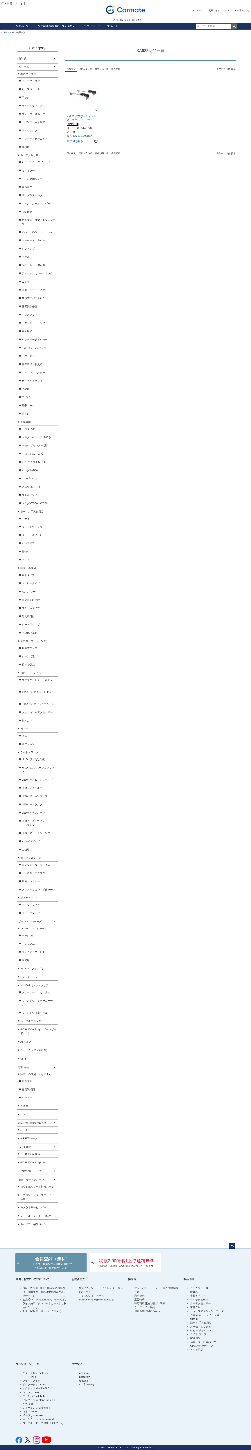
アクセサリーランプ (33, 322)
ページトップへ (232, 1246)
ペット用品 (24, 1147)
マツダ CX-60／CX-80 (35, 503)
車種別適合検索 (50, 26)
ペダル (26, 256)
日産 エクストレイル (34, 462)
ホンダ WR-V (29, 478)
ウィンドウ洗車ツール (35, 1012)
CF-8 (23, 1058)
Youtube (83, 1380)
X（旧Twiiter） (86, 1384)
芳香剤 (26, 413)
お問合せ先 (78, 1279)
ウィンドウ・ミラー (33, 526)
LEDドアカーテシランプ (36, 833)
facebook (83, 1372)
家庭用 (26, 960)
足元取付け (28, 616)
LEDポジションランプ (34, 796)
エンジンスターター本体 (36, 864)
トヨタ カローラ (31, 429)
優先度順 (115, 69)
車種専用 (25, 422)
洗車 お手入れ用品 (200, 1322)
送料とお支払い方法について (32, 1279)
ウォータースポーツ (33, 113)
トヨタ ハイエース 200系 (36, 437)
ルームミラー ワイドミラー (37, 162)
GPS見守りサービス (30, 1171)
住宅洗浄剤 (28, 1089)
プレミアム (28, 943)
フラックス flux (31, 1380)
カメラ (24, 728)
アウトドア (28, 356)
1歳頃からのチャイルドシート (38, 694)
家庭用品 (23, 1067)
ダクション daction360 (36, 1388)
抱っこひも (28, 720)
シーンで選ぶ (29, 656)
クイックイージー (32, 913)
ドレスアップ (29, 314)
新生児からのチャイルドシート (38, 681)
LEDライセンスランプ (34, 812)
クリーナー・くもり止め (36, 992)
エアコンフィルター (33, 372)
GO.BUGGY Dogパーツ (34, 1162)
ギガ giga (28, 1403)
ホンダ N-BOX (30, 470)
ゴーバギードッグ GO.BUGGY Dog (43, 1423)
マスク (24, 1114)
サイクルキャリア (32, 105)
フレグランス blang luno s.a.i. (40, 1399)
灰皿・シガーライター (35, 289)
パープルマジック (30, 1021)
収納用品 (27, 211)
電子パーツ (28, 405)
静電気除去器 (29, 306)
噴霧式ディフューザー (35, 648)
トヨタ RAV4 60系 (32, 453)
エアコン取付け (31, 599)
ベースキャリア (31, 80)
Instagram (84, 1376)
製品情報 (189, 1279)
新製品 (22, 58)
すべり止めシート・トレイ (37, 232)
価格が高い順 (101, 69)
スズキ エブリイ (31, 486)
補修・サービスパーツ (31, 1179)
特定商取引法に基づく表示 (149, 1303)
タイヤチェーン (29, 897)
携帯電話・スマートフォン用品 (38, 222)
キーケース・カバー (33, 240)
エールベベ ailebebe (34, 1396)
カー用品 (23, 67)
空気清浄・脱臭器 (32, 364)
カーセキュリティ (32, 380)
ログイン (228, 10)
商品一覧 (24, 26)
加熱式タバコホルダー (35, 298)
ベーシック (28, 935)
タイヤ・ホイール (32, 535)
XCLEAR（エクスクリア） (35, 985)
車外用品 (27, 331)
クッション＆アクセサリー (37, 712)
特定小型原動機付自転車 (32, 1123)
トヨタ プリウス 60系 (34, 445)
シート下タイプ (31, 624)
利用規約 (139, 1295)
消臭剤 (194, 1318)
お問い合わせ (243, 10)
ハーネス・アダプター (35, 873)
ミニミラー (28, 170)
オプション (28, 744)
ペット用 (27, 1097)
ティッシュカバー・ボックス (38, 273)
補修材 (26, 551)
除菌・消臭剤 (28, 568)
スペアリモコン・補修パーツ (38, 889)
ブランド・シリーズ (30, 921)
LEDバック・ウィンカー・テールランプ (38, 823)
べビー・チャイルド (32, 672)
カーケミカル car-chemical (38, 1419)
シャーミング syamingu (36, 1407)
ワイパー (27, 397)
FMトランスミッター (34, 347)
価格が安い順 (85, 69)
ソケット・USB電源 (33, 265)
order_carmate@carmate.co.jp (96, 1299)
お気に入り (71, 26)
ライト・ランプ (29, 752)
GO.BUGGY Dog (30, 1154)
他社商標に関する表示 (147, 1311)
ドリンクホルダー (32, 178)
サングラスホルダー (33, 195)
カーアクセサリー (30, 155)
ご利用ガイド (213, 10)
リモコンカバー (31, 881)
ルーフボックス (31, 89)
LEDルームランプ (32, 804)
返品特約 (139, 1299)
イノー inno (29, 1376)
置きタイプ (28, 575)
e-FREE (25, 1130)
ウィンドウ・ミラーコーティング (38, 1002)
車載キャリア (28, 73)
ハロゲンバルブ (31, 841)
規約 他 (132, 1279)
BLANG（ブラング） (32, 968)
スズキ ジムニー (31, 495)
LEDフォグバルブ (32, 787)
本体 (24, 735)
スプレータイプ (31, 583)
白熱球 (26, 849)
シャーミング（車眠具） (34, 1050)
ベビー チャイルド (200, 1330)
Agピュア (25, 1041)
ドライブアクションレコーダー (208, 1311)
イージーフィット (32, 904)
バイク (26, 559)
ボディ (26, 518)
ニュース (198, 10)
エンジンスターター (32, 857)
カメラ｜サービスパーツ (34, 1207)
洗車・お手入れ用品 (32, 511)
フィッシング (29, 130)
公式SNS (77, 1364)
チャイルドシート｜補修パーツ (38, 1215)
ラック (26, 97)
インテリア (28, 543)
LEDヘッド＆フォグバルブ (37, 779)
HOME (4, 32)
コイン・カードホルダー (36, 203)
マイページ (93, 26)
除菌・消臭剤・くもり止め (35, 1074)
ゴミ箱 (26, 281)
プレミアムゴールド (33, 952)
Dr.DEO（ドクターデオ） (35, 928)
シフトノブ (28, 248)
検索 (234, 26)
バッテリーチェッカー (35, 339)
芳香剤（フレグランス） (34, 641)
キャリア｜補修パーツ (33, 1224)
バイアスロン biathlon (35, 1372)
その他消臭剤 (29, 632)
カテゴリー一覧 (199, 1288)
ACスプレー (29, 591)
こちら (56, 1311)
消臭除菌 (27, 1081)
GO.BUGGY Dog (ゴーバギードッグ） (38, 1031)
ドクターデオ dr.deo (34, 1384)
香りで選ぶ (28, 664)
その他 (26, 389)
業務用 (26, 147)
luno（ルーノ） (29, 976)
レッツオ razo (31, 1392)
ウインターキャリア (33, 122)
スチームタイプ (31, 608)
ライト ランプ (198, 1334)
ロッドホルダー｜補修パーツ (37, 1186)
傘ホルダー (28, 187)
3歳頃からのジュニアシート (38, 704)
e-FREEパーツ (28, 1138)
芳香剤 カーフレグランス (204, 1314)
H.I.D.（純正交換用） (34, 759)
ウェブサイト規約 (144, 1307)
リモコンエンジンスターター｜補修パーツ (38, 1197)
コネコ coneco (31, 1411)
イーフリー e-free (33, 1415)
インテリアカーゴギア (35, 138)
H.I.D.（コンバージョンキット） (38, 769)
